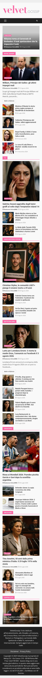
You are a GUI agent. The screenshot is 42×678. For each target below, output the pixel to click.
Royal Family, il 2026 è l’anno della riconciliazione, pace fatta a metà (8, 135)
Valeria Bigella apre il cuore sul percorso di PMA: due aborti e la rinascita (8, 406)
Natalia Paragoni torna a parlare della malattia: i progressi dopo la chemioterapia (8, 393)
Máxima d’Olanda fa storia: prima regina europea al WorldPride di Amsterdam (8, 109)
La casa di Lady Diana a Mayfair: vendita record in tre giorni (8, 148)
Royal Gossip (8, 78)
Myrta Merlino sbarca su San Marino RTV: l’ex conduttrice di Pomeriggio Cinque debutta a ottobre (8, 217)
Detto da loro (8, 346)
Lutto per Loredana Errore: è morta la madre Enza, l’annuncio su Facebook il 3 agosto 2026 (21, 336)
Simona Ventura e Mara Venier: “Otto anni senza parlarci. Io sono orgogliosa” (19, 618)
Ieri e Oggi (7, 553)
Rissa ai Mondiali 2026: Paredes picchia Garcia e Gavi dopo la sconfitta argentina (21, 452)
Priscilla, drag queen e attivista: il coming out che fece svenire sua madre (8, 380)
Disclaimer (14, 651)
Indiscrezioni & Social (10, 280)
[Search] (37, 21)
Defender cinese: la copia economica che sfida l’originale (8, 491)
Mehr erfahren (9, 101)
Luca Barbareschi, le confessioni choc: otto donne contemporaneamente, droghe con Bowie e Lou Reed (8, 418)
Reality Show (8, 198)
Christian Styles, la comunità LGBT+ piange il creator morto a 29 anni (21, 262)
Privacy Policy (25, 651)
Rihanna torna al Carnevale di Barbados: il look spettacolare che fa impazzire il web (20, 41)
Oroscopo (7, 469)
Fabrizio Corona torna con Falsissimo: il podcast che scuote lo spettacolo (8, 299)
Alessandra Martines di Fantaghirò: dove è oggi (8, 575)
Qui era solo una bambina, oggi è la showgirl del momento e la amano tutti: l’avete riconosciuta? (8, 587)
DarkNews (29, 671)
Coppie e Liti (7, 614)
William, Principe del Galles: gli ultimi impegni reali (21, 68)
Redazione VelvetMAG (12, 47)
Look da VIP (8, 35)
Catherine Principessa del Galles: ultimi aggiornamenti (8, 122)
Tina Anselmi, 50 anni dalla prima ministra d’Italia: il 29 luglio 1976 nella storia (21, 536)
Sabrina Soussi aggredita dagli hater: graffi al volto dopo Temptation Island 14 (21, 181)
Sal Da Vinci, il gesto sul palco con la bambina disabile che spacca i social (8, 311)
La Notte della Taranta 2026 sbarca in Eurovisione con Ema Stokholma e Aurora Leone (8, 230)
